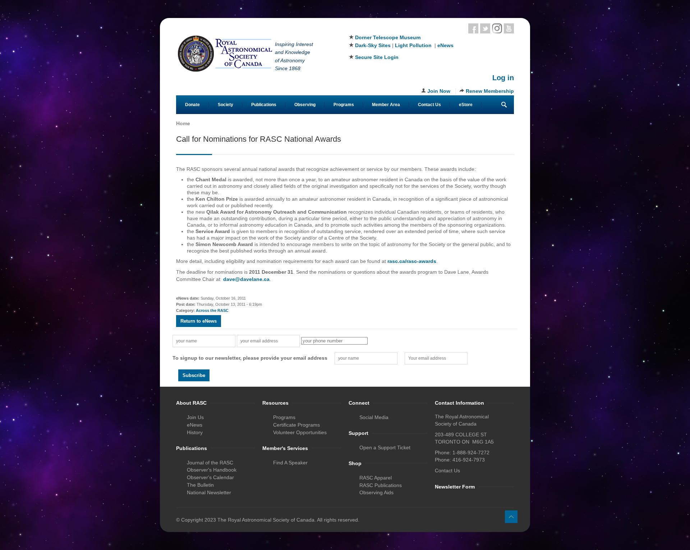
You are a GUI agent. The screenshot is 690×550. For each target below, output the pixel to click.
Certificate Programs (296, 425)
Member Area (386, 104)
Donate (192, 104)
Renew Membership (490, 91)
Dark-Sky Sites (373, 45)
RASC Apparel (375, 478)
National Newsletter (209, 492)
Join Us (195, 417)
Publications (263, 104)
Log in (503, 78)
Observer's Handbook (211, 470)
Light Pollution (413, 45)
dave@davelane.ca (246, 279)
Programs (344, 104)
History (195, 432)
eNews (445, 45)
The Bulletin (200, 485)
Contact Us (429, 104)
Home (183, 123)
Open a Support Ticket (384, 447)
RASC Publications (380, 485)
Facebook (473, 28)
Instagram (497, 28)
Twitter (485, 28)
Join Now (438, 91)
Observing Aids (376, 492)
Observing (305, 104)
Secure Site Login (377, 57)
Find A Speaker (290, 462)
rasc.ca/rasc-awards (411, 261)
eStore (466, 104)
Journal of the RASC (210, 462)
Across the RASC (212, 310)
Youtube (509, 28)
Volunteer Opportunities (300, 432)
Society (225, 104)
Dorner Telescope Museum (387, 37)
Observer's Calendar (210, 477)
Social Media (373, 417)
